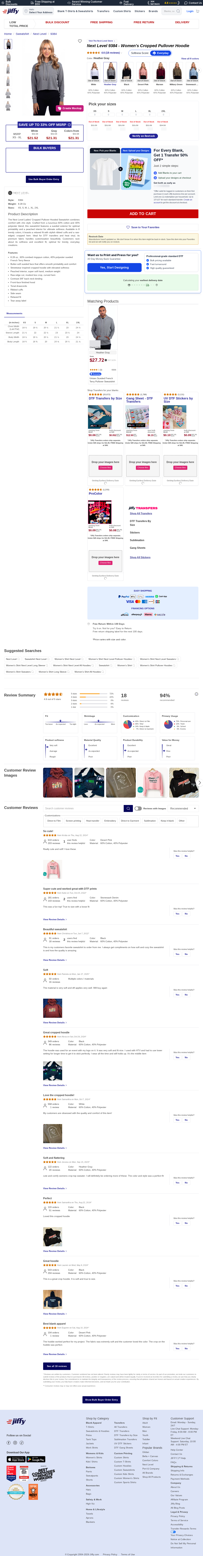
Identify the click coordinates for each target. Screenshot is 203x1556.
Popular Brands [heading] (152, 1447)
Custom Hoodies (122, 1465)
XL (149, 111)
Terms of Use (128, 1554)
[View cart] (197, 11)
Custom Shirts (122, 11)
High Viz (90, 1503)
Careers (175, 1491)
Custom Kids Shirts (124, 1474)
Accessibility (177, 1524)
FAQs (173, 1462)
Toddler (146, 1439)
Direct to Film (54, 820)
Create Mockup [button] (72, 108)
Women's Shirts (94, 1457)
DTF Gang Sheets (123, 1447)
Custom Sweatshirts (124, 1470)
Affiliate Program (179, 1499)
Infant (145, 1443)
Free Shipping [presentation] (101, 22)
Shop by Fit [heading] (149, 1418)
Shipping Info (177, 1470)
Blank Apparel (94, 1423)
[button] (43, 77)
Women (146, 1427)
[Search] (178, 11)
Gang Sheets (137, 548)
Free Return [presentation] (144, 22)
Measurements (14, 313)
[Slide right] (198, 70)
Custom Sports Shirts (125, 1482)
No (186, 856)
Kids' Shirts (92, 1461)
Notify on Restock (143, 136)
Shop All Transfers (141, 513)
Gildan (145, 1452)
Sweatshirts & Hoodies (97, 1431)
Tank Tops (91, 1439)
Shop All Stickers (140, 557)
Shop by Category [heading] (97, 1418)
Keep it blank (167, 820)
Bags (88, 1493)
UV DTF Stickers (122, 1443)
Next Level (148, 1464)
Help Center (177, 1450)
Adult (145, 1423)
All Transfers (120, 1427)
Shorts (89, 1479)
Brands (153, 11)
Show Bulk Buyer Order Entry (101, 1399)
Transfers (103, 11)
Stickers (140, 11)
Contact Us (176, 1454)
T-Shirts (90, 1427)
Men (144, 1431)
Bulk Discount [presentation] (57, 22)
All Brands (147, 1472)
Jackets (90, 1443)
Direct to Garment (130, 820)
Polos (89, 1435)
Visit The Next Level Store (101, 41)
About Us (175, 1487)
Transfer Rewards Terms (183, 1528)
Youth (145, 1435)
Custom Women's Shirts (126, 1478)
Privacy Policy (178, 1516)
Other (182, 820)
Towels (89, 1513)
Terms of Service (179, 1520)
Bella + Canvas (150, 1456)
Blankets (90, 1522)
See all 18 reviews (57, 1366)
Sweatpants (92, 1475)
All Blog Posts (178, 1508)
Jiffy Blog (175, 1503)
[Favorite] (79, 41)
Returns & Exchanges (182, 1474)
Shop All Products (151, 1477)
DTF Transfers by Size (126, 1435)
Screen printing (73, 820)
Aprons (89, 1518)
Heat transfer (92, 820)
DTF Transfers (121, 1431)
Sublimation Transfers (125, 1439)
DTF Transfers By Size (140, 523)
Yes (178, 856)
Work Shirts (92, 1447)
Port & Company (151, 1468)
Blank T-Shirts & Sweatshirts (75, 11)
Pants (89, 1471)
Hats (88, 1489)
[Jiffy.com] (11, 11)
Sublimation (137, 540)
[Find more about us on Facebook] (9, 1443)
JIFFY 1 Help (178, 1458)
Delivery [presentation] (182, 22)
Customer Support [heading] (182, 1418)
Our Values (176, 1495)
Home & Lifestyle (95, 1509)
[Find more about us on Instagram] (15, 1443)
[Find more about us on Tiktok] (22, 1443)
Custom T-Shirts (122, 1461)
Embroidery (110, 820)
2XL (163, 111)
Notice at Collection (181, 1539)
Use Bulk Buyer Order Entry (44, 179)
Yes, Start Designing (114, 267)
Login (190, 11)
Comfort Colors (150, 1460)
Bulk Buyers (44, 148)
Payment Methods (180, 1479)
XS (94, 111)
